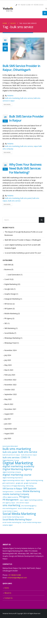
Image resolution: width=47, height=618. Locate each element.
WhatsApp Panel (10, 343)
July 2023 (7, 360)
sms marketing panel (10, 508)
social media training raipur (31, 522)
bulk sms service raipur (29, 455)
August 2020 (9, 433)
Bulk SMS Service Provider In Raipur (26, 118)
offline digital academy (10, 497)
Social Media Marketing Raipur (17, 519)
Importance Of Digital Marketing (14, 486)
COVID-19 (25, 457)
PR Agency (8, 318)
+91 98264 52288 (24, 5)
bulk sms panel (26, 198)
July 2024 (7, 355)
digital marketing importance (13, 478)
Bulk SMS (7, 265)
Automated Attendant (10, 446)
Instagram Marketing (12, 299)
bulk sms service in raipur (11, 455)
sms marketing (11, 505)
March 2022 (8, 404)
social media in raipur (10, 511)
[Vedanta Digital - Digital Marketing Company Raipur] (8, 9)
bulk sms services (11, 457)
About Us (7, 593)
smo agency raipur (9, 503)
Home (6, 588)
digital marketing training (34, 480)
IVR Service (8, 304)
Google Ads (8, 289)
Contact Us (8, 598)
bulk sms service (26, 98)
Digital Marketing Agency (17, 469)
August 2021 (9, 414)
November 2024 (10, 350)
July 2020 (7, 438)
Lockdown (18, 491)
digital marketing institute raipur (14, 480)
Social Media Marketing (19, 513)
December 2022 (10, 380)
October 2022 (9, 390)
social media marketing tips (12, 522)
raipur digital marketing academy (31, 500)
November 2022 (10, 385)
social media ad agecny (26, 508)
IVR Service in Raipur (12, 488)
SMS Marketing (9, 328)
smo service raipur (22, 503)
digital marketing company (12, 472)
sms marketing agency (28, 506)
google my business (30, 483)
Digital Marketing (10, 284)
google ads (19, 483)
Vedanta (10, 95)
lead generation (8, 491)
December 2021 (10, 409)
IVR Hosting (29, 486)
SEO (5, 323)
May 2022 (8, 399)
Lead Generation (14, 275)
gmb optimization (9, 483)
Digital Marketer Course (11, 460)
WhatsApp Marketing (12, 338)
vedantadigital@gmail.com (17, 578)
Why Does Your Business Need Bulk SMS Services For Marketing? (25, 168)
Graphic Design (10, 294)
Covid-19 (7, 279)
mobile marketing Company (16, 494)
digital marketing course (17, 474)
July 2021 (7, 419)
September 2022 (10, 394)
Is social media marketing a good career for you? (23, 253)
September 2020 (10, 429)
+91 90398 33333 (37, 5)
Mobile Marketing (10, 313)
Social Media (9, 333)
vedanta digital (8, 525)
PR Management (11, 499)
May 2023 (8, 365)
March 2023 (8, 370)
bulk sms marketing (12, 98)
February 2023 (9, 375)
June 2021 (8, 424)
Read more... (7, 104)
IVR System (8, 309)
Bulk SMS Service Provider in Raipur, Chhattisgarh (21, 68)
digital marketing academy (18, 466)
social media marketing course (13, 517)
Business (7, 269)
